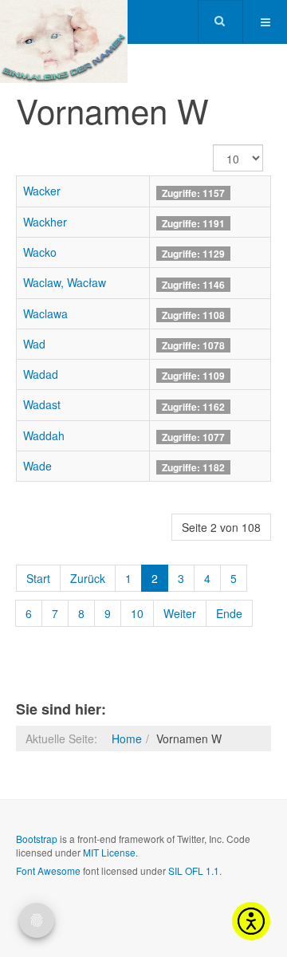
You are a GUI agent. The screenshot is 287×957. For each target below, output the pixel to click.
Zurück (87, 578)
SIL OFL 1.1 (193, 870)
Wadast (42, 404)
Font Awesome (48, 870)
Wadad (40, 374)
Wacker (42, 191)
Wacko (40, 252)
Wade (37, 466)
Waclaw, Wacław (64, 282)
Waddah (44, 435)
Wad (34, 344)
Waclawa (45, 313)
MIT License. (110, 852)
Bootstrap (36, 838)
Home (127, 738)
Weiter (179, 613)
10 (137, 613)
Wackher (45, 222)
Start (38, 578)
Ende (229, 613)
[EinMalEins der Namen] (64, 22)
